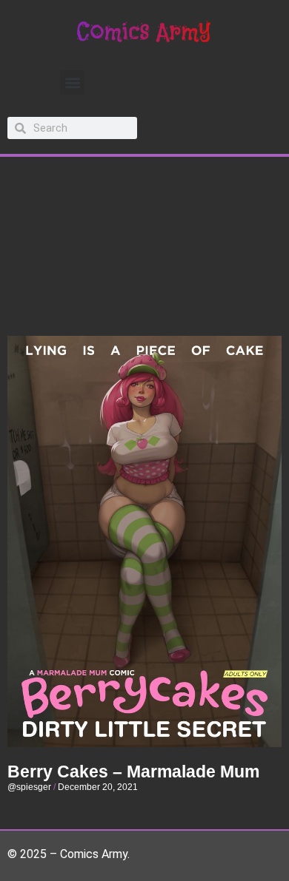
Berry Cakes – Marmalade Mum (133, 771)
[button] (72, 82)
